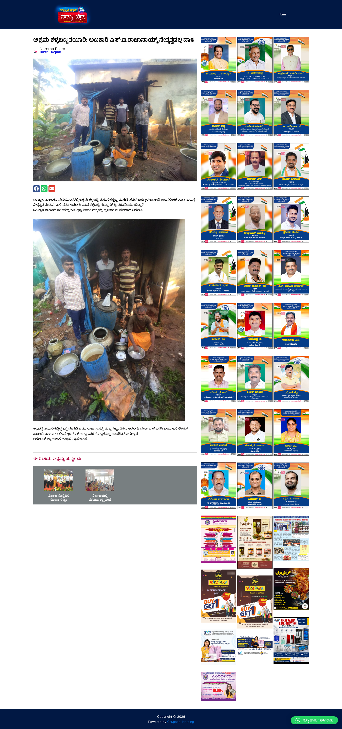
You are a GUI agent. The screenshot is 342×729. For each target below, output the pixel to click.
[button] (36, 188)
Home (282, 14)
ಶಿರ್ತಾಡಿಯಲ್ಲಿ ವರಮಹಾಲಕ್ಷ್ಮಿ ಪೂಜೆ (100, 498)
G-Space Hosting (180, 722)
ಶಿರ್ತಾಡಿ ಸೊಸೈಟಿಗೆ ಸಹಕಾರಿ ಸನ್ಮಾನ (58, 498)
